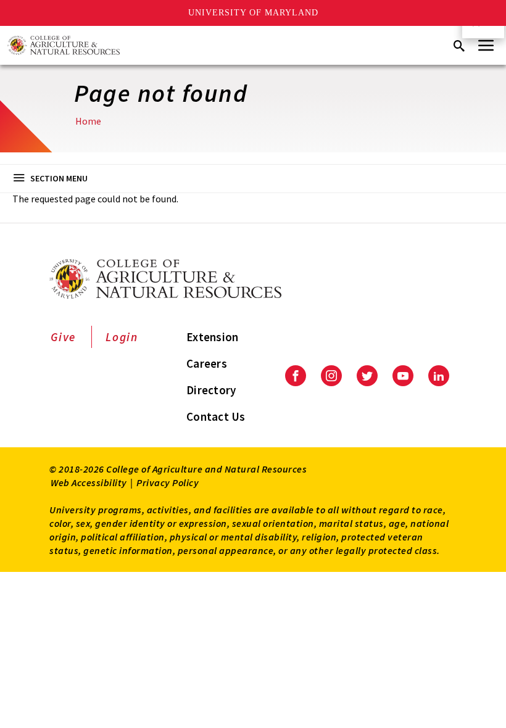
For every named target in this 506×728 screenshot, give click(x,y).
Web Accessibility (89, 482)
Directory (211, 390)
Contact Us (216, 416)
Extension (212, 336)
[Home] (63, 45)
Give (63, 336)
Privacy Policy (167, 482)
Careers (206, 363)
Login (122, 336)
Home (88, 121)
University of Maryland (253, 12)
